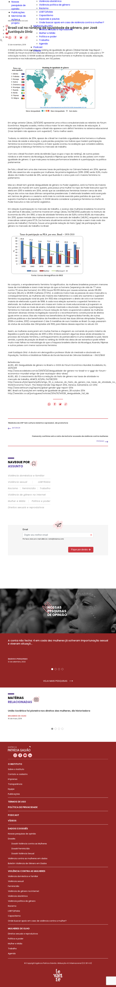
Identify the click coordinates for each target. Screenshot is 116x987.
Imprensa (12, 779)
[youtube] (7, 33)
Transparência (15, 784)
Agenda (43, 43)
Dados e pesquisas (17, 659)
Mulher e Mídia (47, 33)
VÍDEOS (12, 820)
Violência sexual (17, 482)
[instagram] (7, 26)
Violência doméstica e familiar (26, 475)
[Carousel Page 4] (62, 669)
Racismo (44, 8)
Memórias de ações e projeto (18, 19)
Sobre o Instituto (16, 769)
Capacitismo (46, 15)
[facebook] (6, 30)
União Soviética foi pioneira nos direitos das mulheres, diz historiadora (49, 710)
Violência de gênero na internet (27, 495)
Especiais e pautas (49, 19)
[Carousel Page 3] (59, 669)
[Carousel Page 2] (56, 669)
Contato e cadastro (18, 774)
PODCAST (13, 815)
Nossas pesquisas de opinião (18, 5)
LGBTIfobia (44, 482)
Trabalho (44, 40)
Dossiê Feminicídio (20, 848)
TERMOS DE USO (17, 801)
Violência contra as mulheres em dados (27, 858)
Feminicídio (29, 488)
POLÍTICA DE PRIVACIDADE (22, 807)
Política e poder (48, 36)
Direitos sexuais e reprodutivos (56, 29)
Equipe (11, 789)
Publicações (18, 12)
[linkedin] (7, 37)
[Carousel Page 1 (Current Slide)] (52, 669)
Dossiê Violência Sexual (22, 853)
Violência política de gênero (54, 4)
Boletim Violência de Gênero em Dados (27, 863)
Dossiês (11, 838)
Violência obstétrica (18, 896)
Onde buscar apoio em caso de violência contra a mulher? (71, 22)
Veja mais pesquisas (55, 681)
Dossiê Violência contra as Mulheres (29, 843)
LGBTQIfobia (46, 11)
